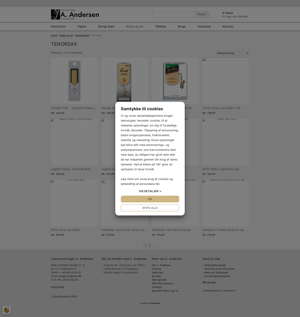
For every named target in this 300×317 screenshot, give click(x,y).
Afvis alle (150, 208)
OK (150, 199)
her (157, 184)
